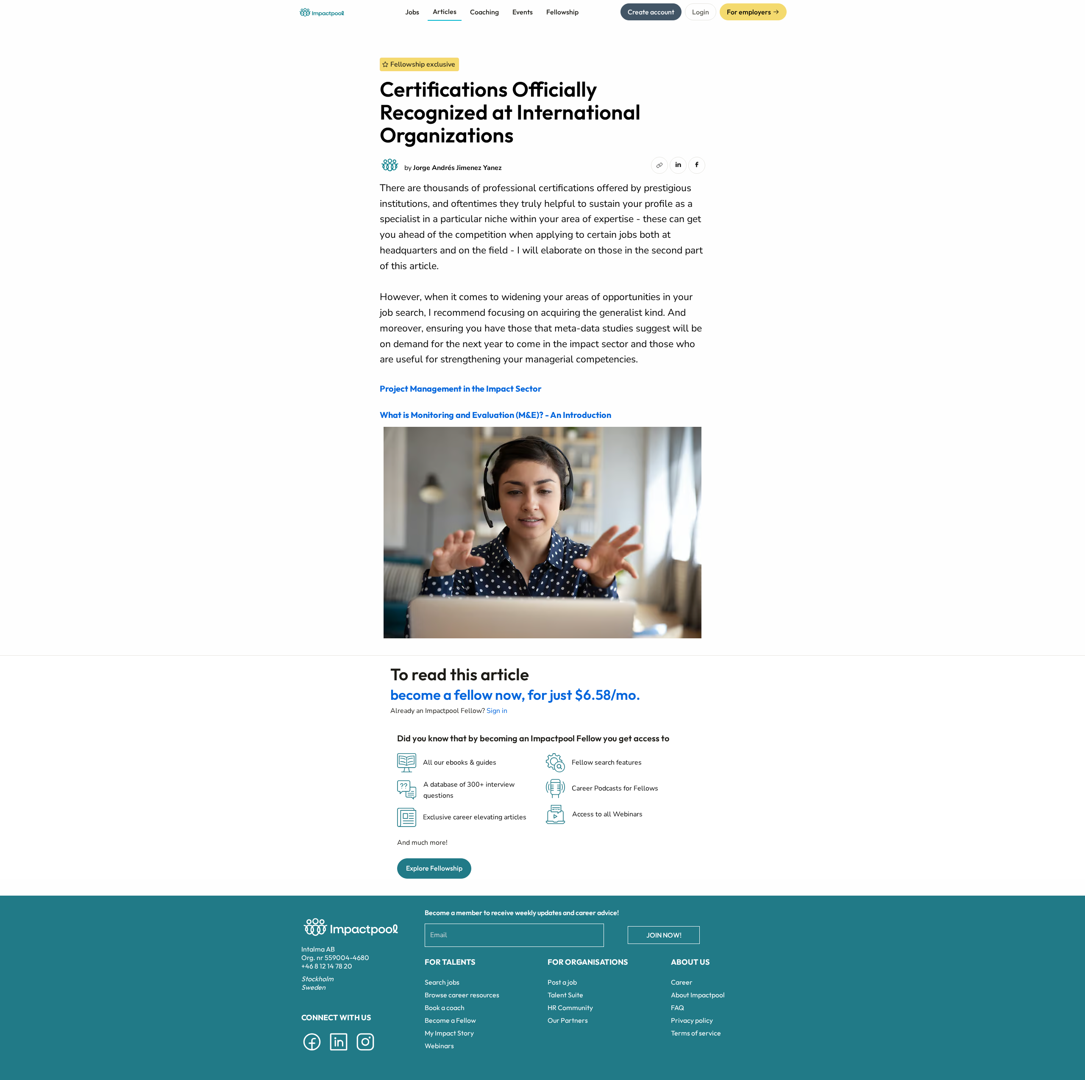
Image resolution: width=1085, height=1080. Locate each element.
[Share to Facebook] (696, 164)
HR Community (570, 1007)
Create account (651, 12)
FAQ (677, 1007)
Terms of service (696, 1033)
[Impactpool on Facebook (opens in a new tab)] (312, 1052)
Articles (444, 11)
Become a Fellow (450, 1020)
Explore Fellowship (434, 868)
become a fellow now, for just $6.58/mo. (515, 695)
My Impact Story (449, 1033)
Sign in (497, 710)
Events (522, 12)
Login (700, 12)
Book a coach (445, 1007)
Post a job (562, 982)
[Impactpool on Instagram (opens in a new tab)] (365, 1052)
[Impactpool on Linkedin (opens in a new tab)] (338, 1052)
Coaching (484, 12)
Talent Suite (565, 995)
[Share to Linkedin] (678, 164)
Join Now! (664, 935)
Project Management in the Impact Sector (461, 388)
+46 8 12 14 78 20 (326, 966)
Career (682, 982)
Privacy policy (692, 1020)
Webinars (439, 1045)
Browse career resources (462, 995)
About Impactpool (698, 995)
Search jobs (442, 982)
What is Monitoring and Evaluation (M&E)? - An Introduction (495, 414)
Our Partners (568, 1020)
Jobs (412, 12)
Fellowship (562, 12)
